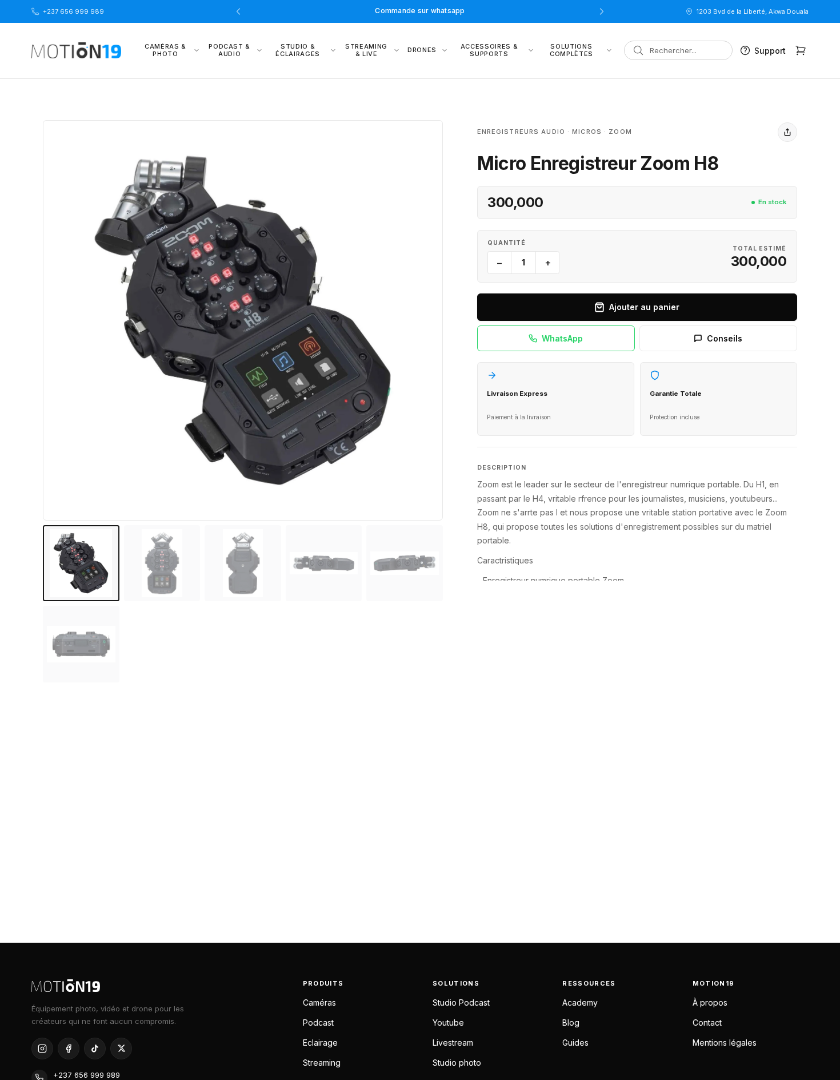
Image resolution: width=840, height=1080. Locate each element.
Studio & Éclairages (297, 50)
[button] (243, 320)
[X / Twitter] (121, 1048)
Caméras (319, 1002)
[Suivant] (602, 11)
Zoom (620, 132)
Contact (707, 1022)
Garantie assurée (420, 11)
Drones (422, 50)
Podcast (318, 1022)
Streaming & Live (366, 50)
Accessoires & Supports (489, 50)
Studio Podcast (461, 1002)
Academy (580, 1002)
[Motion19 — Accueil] (158, 985)
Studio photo (457, 1062)
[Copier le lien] (787, 132)
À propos (710, 1002)
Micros (587, 132)
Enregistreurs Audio (521, 132)
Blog (570, 1022)
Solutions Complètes (571, 50)
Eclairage (320, 1042)
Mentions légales (725, 1042)
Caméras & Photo (165, 50)
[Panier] (801, 50)
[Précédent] (238, 11)
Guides (575, 1042)
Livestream (453, 1042)
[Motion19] (76, 50)
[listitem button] (81, 563)
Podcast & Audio (229, 50)
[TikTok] (95, 1048)
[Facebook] (68, 1048)
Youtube (448, 1022)
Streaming (322, 1062)
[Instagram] (42, 1048)
